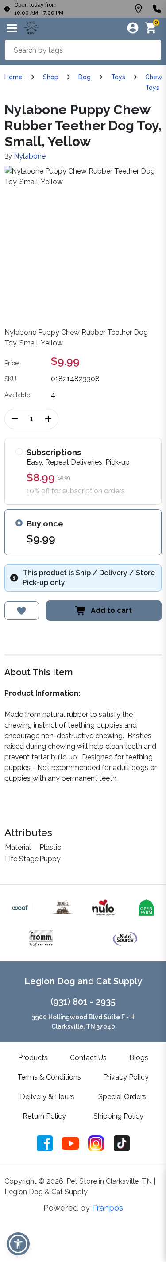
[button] (18, 1244)
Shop (50, 77)
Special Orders (122, 1096)
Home (13, 77)
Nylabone (30, 156)
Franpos (107, 1207)
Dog (84, 77)
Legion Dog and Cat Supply (83, 981)
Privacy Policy (126, 1077)
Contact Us (88, 1057)
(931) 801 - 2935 (83, 1001)
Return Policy (44, 1116)
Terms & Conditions (49, 1077)
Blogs (138, 1057)
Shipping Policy (118, 1116)
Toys (118, 77)
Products (33, 1057)
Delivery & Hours (47, 1096)
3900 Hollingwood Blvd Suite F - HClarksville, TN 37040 (83, 1022)
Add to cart (111, 610)
